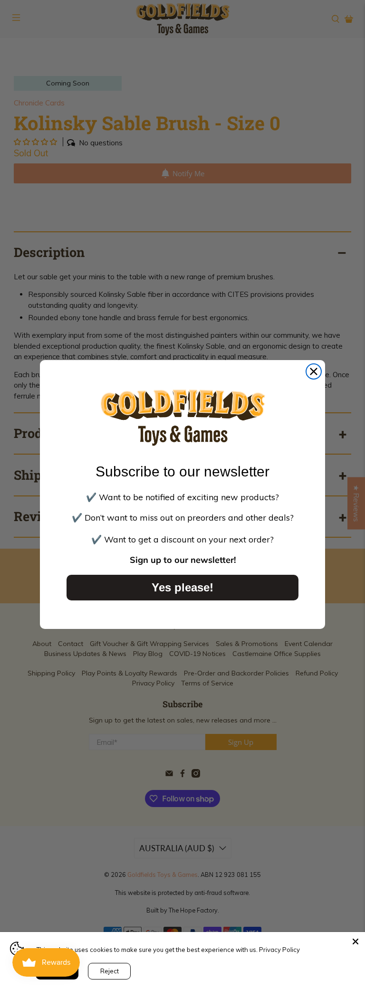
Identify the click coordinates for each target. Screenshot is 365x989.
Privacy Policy (279, 949)
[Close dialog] (313, 371)
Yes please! (182, 587)
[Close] (355, 941)
